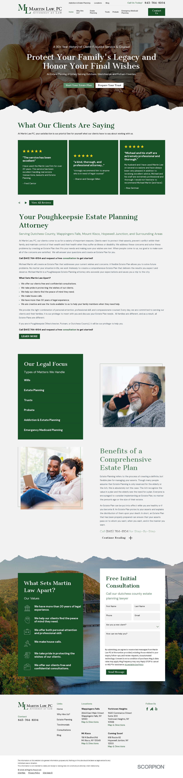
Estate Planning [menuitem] (93, 12)
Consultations (64, 730)
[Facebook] (147, 708)
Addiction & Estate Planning (79, 3)
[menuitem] (21, 773)
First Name (111, 606)
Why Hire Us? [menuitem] (79, 12)
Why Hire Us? (63, 714)
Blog (107, 3)
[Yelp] (156, 708)
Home (60, 709)
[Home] (40, 9)
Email (137, 615)
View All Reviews (41, 202)
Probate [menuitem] (116, 12)
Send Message (116, 672)
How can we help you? (116, 634)
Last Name (140, 606)
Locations (98, 3)
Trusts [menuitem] (107, 12)
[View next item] (26, 203)
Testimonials (63, 724)
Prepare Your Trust (109, 85)
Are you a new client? (116, 625)
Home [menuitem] (71, 12)
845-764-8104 (155, 3)
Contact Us (156, 12)
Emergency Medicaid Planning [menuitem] (130, 12)
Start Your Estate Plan (79, 85)
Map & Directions (90, 722)
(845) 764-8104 (117, 531)
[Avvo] (151, 708)
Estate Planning (64, 719)
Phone (109, 615)
